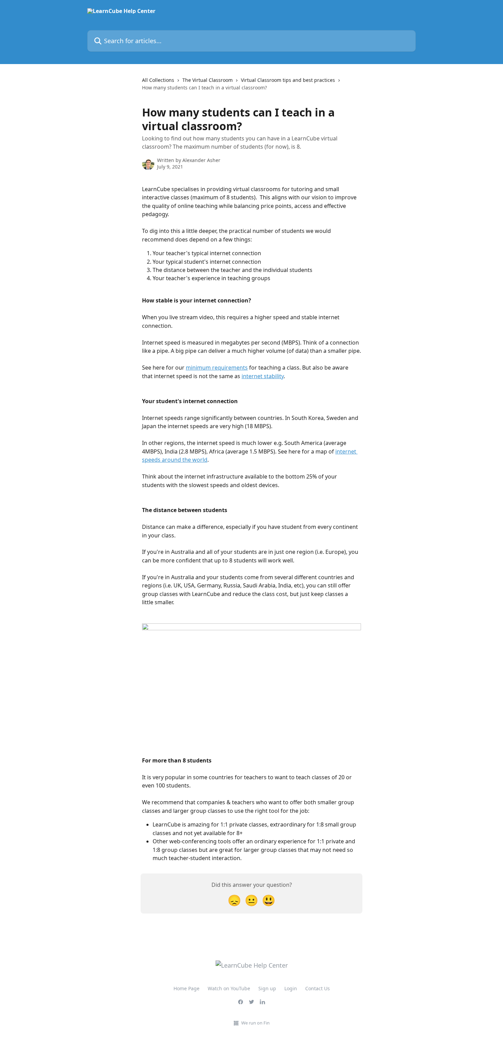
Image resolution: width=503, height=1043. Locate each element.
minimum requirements (217, 367)
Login (290, 988)
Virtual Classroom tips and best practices (288, 80)
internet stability (263, 376)
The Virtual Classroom (207, 80)
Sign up (267, 988)
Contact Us (317, 988)
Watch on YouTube (229, 988)
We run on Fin (255, 1023)
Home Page (186, 988)
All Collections (158, 80)
